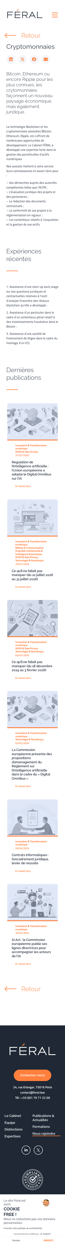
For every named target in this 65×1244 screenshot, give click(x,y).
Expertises (13, 1136)
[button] (10, 59)
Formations (41, 1127)
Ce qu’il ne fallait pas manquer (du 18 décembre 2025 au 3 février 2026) (32, 666)
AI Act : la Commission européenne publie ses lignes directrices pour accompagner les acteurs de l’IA (31, 948)
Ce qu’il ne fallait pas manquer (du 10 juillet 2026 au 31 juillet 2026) (32, 575)
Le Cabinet (13, 1116)
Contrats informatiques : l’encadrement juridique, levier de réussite (30, 859)
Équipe (10, 1123)
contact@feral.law (32, 1092)
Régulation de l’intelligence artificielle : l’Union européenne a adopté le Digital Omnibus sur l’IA (31, 470)
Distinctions (14, 1129)
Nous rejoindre (43, 1133)
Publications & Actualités (43, 1118)
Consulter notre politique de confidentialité (23, 1228)
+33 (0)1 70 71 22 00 (35, 1097)
